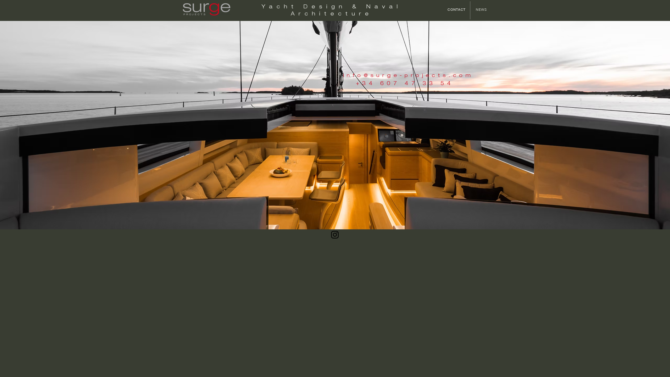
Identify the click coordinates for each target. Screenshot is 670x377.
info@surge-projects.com (408, 75)
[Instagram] (335, 235)
